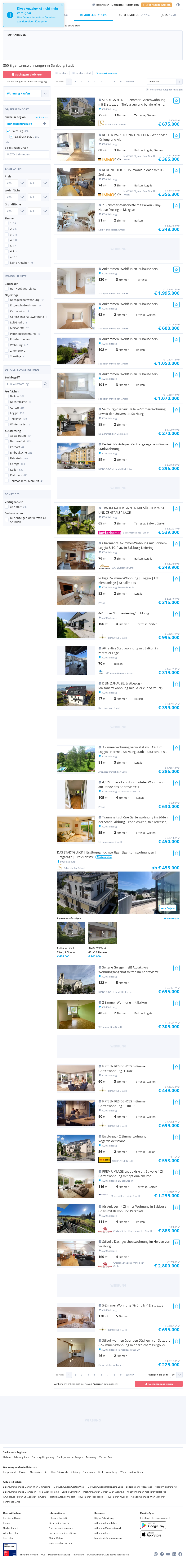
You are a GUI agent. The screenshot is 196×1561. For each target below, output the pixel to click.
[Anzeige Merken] (176, 101)
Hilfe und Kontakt (58, 1518)
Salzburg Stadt (21, 1457)
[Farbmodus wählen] (178, 5)
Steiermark (89, 1472)
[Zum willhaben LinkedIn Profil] (174, 1554)
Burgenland (9, 1472)
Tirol (100, 1472)
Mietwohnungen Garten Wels (68, 1486)
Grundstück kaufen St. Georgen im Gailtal (25, 1496)
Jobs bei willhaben (12, 1518)
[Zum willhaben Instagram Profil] (156, 1554)
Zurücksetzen (42, 117)
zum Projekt (168, 908)
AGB (43, 1554)
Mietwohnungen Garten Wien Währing (103, 1491)
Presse (6, 1523)
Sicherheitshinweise (59, 1523)
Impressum (78, 1554)
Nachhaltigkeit (10, 1528)
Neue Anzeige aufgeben (158, 4)
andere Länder (137, 1472)
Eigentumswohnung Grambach (19, 1491)
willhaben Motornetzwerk (107, 1528)
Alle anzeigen (172, 918)
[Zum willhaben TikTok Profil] (162, 1554)
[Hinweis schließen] (62, 5)
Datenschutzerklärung (61, 1543)
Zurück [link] (60, 81)
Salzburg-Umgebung (43, 1457)
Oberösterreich (59, 1472)
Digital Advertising (104, 1518)
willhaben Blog (11, 1533)
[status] (33, 15)
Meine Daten (56, 1538)
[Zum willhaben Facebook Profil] (180, 1554)
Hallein (7, 1457)
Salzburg (75, 1472)
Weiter (130, 81)
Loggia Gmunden (71, 1491)
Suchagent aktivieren (29, 74)
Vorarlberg (111, 1472)
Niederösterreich (39, 1472)
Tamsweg (91, 1457)
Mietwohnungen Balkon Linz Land (105, 1486)
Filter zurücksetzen (107, 73)
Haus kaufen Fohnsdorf (62, 1496)
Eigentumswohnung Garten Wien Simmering (26, 1486)
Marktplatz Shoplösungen (108, 1538)
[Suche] (45, 384)
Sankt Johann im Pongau (70, 1457)
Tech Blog (8, 1538)
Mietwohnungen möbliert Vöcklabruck (147, 1491)
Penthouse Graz (11, 1501)
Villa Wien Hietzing (49, 1491)
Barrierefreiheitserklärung (63, 1533)
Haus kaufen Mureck (117, 1496)
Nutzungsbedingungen (61, 1528)
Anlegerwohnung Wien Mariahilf (148, 1496)
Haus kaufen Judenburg (90, 1496)
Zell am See (105, 1457)
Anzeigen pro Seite (158, 1374)
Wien (123, 1472)
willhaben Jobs (101, 1533)
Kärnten (23, 1472)
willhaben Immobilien (105, 1523)
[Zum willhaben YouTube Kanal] (168, 1554)
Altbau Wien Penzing (166, 1486)
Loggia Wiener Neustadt (139, 1486)
